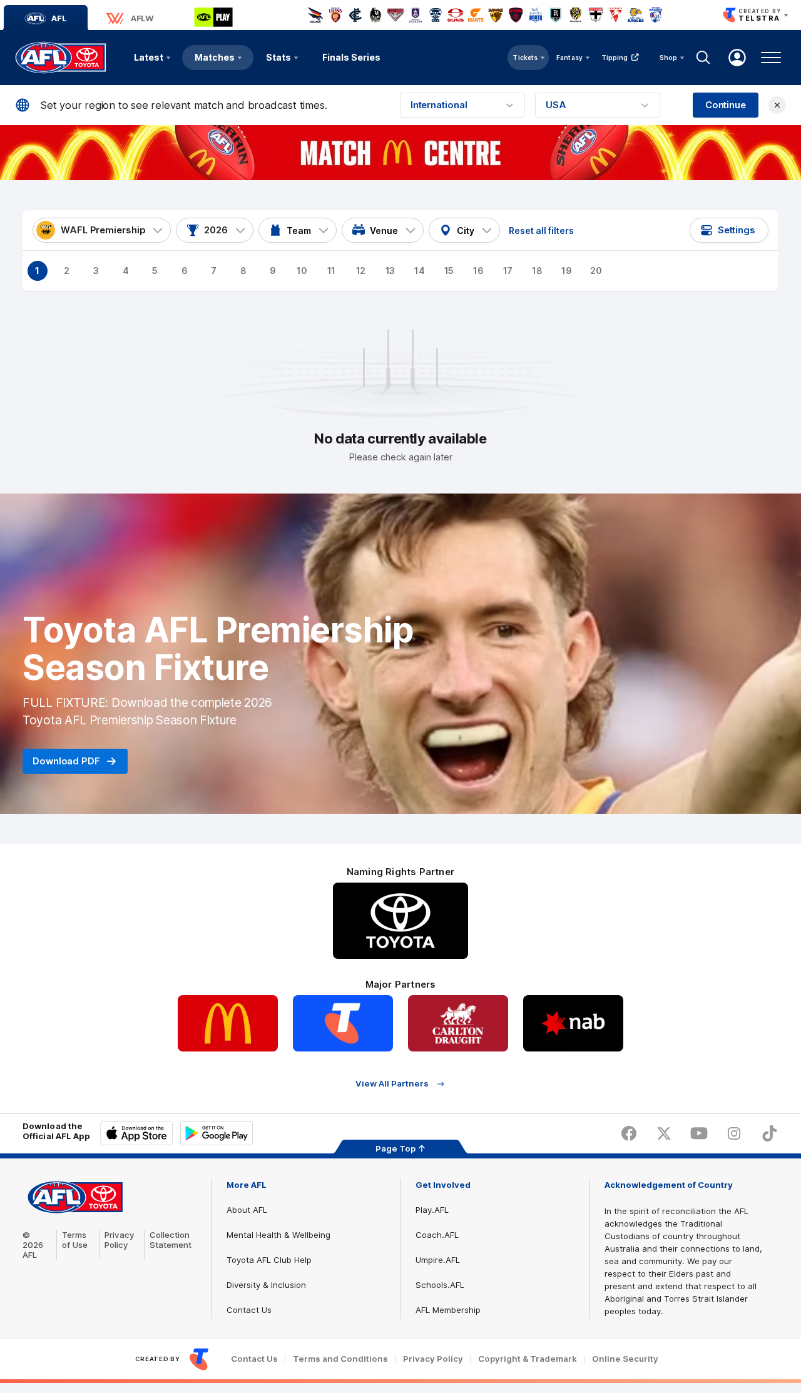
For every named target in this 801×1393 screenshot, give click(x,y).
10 (302, 270)
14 (419, 270)
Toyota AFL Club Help (269, 1260)
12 (361, 270)
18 (537, 270)
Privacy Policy (120, 1240)
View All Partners (392, 1083)
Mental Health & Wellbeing (278, 1235)
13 (390, 270)
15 (449, 270)
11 (331, 270)
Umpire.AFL (438, 1260)
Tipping (614, 57)
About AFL (247, 1210)
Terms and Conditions (340, 1359)
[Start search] (703, 58)
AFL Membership (448, 1310)
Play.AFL (432, 1210)
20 (596, 270)
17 (508, 270)
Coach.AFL (437, 1235)
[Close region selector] (777, 105)
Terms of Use (75, 1240)
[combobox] (462, 105)
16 (478, 270)
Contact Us (249, 1310)
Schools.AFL (440, 1285)
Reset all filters (541, 230)
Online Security (625, 1359)
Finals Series (351, 57)
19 (566, 270)
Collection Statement (170, 1240)
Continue (725, 105)
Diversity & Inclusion (266, 1285)
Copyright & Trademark (527, 1359)
